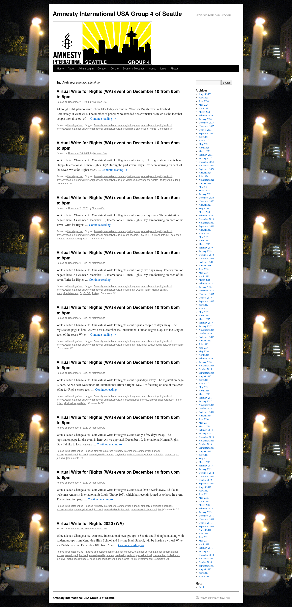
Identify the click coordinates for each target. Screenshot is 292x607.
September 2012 (206, 483)
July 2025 (203, 136)
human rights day (130, 128)
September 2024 (206, 169)
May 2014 (204, 422)
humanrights (143, 179)
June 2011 (204, 537)
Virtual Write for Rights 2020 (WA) (90, 523)
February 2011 (206, 547)
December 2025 (206, 122)
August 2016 (205, 340)
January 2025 (205, 158)
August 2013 (205, 451)
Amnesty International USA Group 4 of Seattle (117, 13)
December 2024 (206, 161)
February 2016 (206, 358)
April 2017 (204, 315)
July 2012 (203, 490)
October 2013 (205, 444)
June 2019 (204, 233)
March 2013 (204, 461)
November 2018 (206, 258)
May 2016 (204, 351)
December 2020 (206, 197)
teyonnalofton (115, 558)
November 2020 (206, 201)
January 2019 (205, 251)
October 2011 (205, 522)
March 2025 (204, 151)
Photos (174, 68)
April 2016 (204, 354)
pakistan (81, 403)
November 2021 (206, 179)
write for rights (148, 128)
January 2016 (205, 361)
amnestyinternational (166, 551)
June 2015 (204, 383)
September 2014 (206, 411)
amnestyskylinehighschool (88, 128)
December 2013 (206, 436)
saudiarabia (160, 344)
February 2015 (206, 397)
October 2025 (205, 129)
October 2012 (205, 479)
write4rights (130, 558)
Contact (102, 68)
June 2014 (204, 419)
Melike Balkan (159, 289)
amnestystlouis (112, 128)
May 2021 (204, 186)
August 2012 (205, 486)
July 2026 (203, 97)
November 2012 (206, 476)
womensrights (176, 344)
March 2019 (204, 244)
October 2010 (205, 562)
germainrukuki (138, 509)
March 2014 (204, 426)
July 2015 (203, 379)
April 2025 (204, 147)
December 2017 (206, 290)
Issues (152, 68)
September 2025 (206, 133)
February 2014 (206, 429)
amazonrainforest (103, 450)
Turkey (95, 293)
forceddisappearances (161, 399)
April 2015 (204, 390)
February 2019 (206, 247)
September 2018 (206, 261)
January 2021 (205, 194)
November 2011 (206, 519)
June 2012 (204, 494)
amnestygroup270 (126, 551)
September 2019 (206, 226)
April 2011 (204, 544)
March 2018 (204, 279)
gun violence (128, 179)
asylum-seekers (129, 234)
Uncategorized (75, 125)
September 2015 (206, 372)
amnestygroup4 (145, 551)
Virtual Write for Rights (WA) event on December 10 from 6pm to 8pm (118, 93)
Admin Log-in (86, 68)
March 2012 (204, 504)
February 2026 (206, 115)
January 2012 (205, 512)
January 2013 (205, 469)
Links (163, 68)
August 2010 (205, 569)
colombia (158, 454)
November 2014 (206, 404)
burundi (125, 509)
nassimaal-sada (144, 344)
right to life (156, 179)
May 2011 (204, 540)
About (71, 68)
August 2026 (205, 93)
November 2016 (206, 329)
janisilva (61, 458)
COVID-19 (144, 234)
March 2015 (204, 394)
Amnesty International (105, 125)
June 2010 (204, 576)
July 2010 (203, 572)
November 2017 (206, 294)
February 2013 (206, 465)
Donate (114, 68)
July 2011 (203, 533)
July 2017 (203, 304)
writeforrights (145, 558)
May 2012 (204, 497)
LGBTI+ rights (143, 289)
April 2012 (204, 501)
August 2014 (205, 415)
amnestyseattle (65, 128)
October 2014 (205, 408)
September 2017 (206, 301)
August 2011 (205, 529)
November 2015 (206, 365)
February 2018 (206, 283)
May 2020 (204, 208)
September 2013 (206, 447)
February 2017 (206, 322)
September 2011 (206, 526)
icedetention (159, 555)
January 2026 (205, 118)
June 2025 (204, 140)
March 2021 (204, 190)
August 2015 (205, 376)
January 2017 (205, 326)
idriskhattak (70, 403)
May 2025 (204, 143)
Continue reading (103, 118)
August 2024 (205, 172)
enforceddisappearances (134, 399)
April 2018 (204, 276)
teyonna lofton (171, 179)
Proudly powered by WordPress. (215, 597)
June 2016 (204, 347)
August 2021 (205, 183)
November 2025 (206, 126)
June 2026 (204, 101)
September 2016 (206, 336)
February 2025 (206, 154)
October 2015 (205, 369)
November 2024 (206, 165)
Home (60, 68)
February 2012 (206, 508)
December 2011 (206, 515)
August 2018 (205, 265)
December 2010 (206, 554)
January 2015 (205, 401)
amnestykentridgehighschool (156, 125)
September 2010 (206, 565)
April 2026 (204, 108)
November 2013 (206, 440)
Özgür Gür (85, 293)
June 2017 (204, 308)
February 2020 (206, 215)
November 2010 (206, 558)
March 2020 (204, 211)
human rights (172, 454)
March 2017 (204, 319)
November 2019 (206, 222)
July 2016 (203, 344)
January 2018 (205, 286)
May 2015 (204, 386)
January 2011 (205, 551)
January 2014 (205, 433)
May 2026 (204, 104)
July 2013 (203, 454)
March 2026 (204, 111)
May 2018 (204, 272)
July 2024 (203, 176)
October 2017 (205, 297)
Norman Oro (100, 101)
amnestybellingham (129, 125)
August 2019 (205, 229)
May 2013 (204, 458)
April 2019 (204, 240)
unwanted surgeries (76, 238)
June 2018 (204, 269)
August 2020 (205, 204)
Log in (202, 587)
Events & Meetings (134, 68)
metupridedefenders (67, 293)
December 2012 (206, 472)
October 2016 (205, 333)
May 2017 (204, 311)
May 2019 (204, 236)
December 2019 (206, 219)
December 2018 (206, 254)
